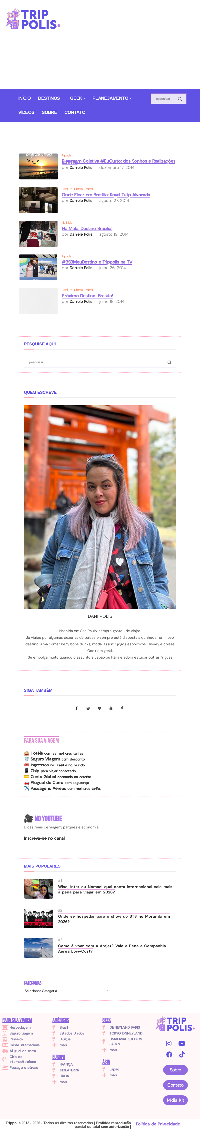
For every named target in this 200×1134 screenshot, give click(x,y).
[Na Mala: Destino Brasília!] (38, 234)
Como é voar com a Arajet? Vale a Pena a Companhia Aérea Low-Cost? (112, 948)
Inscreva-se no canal (44, 838)
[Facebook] (78, 708)
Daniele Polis (81, 167)
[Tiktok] (123, 708)
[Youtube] (112, 708)
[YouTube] (181, 1043)
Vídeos (26, 112)
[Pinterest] (101, 708)
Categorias (32, 983)
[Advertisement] (134, 46)
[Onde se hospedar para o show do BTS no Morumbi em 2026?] (38, 918)
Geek (76, 98)
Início (24, 98)
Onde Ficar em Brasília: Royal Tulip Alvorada (106, 195)
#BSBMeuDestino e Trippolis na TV (97, 262)
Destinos (49, 98)
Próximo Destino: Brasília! (87, 296)
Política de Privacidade (158, 1124)
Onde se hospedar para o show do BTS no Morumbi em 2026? (114, 919)
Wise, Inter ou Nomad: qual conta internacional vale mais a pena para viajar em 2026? (115, 889)
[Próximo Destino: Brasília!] (38, 301)
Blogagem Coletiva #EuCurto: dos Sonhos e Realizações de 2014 (118, 161)
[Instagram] (89, 708)
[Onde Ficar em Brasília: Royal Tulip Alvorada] (38, 200)
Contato (74, 112)
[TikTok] (181, 1054)
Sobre (49, 112)
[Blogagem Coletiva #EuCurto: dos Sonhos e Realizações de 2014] (38, 167)
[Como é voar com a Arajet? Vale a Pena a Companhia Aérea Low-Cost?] (38, 948)
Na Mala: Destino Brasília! (87, 228)
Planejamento (110, 98)
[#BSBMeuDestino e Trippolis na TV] (38, 267)
